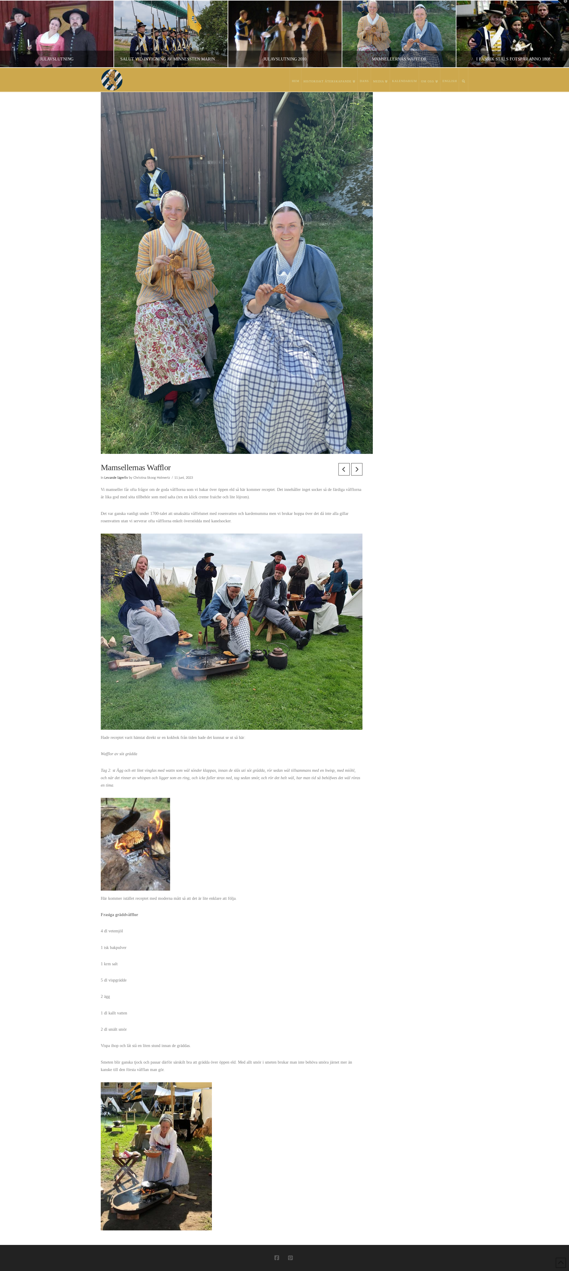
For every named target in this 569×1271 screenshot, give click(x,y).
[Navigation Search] (464, 80)
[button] (563, 5)
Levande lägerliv (116, 477)
